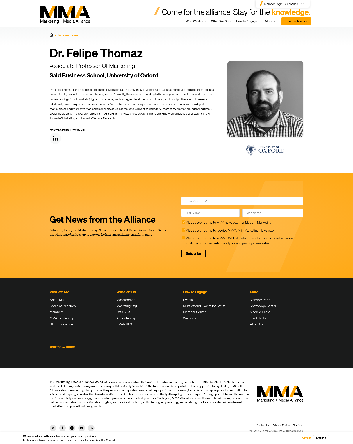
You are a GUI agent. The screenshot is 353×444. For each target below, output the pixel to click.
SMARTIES (124, 324)
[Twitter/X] (53, 428)
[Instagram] (72, 428)
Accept (306, 437)
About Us (256, 324)
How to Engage (246, 21)
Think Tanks (258, 318)
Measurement (126, 299)
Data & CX (123, 312)
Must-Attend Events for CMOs (204, 305)
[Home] (51, 35)
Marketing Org (126, 305)
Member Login (273, 3)
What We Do (220, 21)
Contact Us (263, 425)
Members (57, 312)
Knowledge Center (263, 305)
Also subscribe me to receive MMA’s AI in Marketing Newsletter (230, 230)
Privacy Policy (281, 425)
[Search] (303, 3)
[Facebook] (62, 428)
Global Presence (61, 324)
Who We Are (195, 21)
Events (188, 299)
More (272, 22)
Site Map (298, 425)
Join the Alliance (296, 21)
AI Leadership (126, 318)
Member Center (194, 312)
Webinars (189, 318)
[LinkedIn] (55, 138)
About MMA (58, 299)
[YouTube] (81, 428)
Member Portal (260, 299)
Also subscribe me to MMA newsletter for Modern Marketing (228, 222)
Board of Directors (63, 305)
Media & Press (260, 312)
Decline (321, 437)
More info (111, 439)
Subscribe (291, 3)
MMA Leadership (62, 318)
